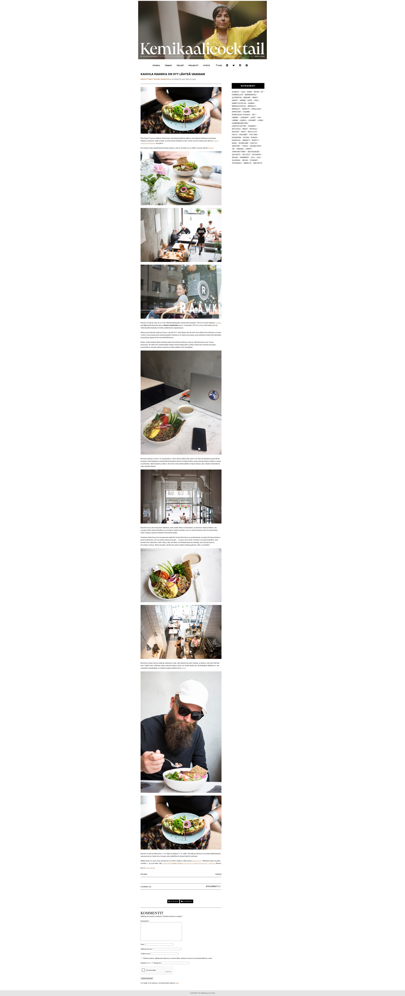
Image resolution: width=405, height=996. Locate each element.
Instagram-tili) (196, 861)
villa (253, 157)
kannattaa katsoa (239, 103)
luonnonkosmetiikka (240, 123)
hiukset (235, 100)
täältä (183, 668)
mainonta (252, 126)
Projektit (193, 65)
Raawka (211, 148)
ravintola (218, 322)
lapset (253, 117)
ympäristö (247, 163)
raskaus (254, 137)
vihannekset (244, 157)
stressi (245, 146)
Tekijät (180, 65)
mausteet (235, 131)
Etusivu (156, 65)
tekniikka (240, 149)
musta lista (252, 131)
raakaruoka (236, 137)
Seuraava (218, 874)
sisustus (253, 143)
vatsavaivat (256, 154)
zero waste (257, 163)
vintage (245, 160)
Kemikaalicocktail (239, 106)
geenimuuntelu (250, 94)
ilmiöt (249, 100)
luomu (260, 120)
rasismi (246, 137)
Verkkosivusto (145, 953)
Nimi (143, 944)
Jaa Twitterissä (174, 901)
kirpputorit (236, 111)
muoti (243, 131)
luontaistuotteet (239, 126)
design (256, 92)
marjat (245, 129)
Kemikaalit (252, 106)
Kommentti (145, 921)
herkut (255, 97)
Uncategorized (253, 151)
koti (254, 114)
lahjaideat (244, 117)
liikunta (243, 120)
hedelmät (246, 97)
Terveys (248, 149)
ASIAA (243, 92)
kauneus (251, 103)
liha (259, 117)
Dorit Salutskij (150, 868)
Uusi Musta (236, 154)
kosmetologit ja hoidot (241, 114)
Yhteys (206, 65)
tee (233, 149)
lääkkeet (235, 117)
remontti (246, 140)
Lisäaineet (252, 120)
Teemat (168, 65)
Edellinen (144, 874)
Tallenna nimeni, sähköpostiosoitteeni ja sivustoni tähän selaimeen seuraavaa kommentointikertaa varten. (177, 958)
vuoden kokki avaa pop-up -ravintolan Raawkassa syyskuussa (188, 863)
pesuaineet (243, 134)
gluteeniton (237, 97)
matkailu (253, 129)
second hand (243, 143)
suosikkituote (255, 146)
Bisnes (249, 92)
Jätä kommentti (212, 886)
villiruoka (236, 160)
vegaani (235, 157)
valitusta (246, 154)
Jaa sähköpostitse (187, 901)
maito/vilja (236, 129)
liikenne (235, 120)
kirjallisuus (256, 109)
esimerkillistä (237, 94)
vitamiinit (254, 160)
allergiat (235, 92)
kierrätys (246, 109)
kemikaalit (236, 109)
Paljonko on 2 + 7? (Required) (151, 963)
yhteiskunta (237, 163)
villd (259, 157)
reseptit (255, 140)
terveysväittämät (239, 151)
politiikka (253, 134)
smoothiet (236, 146)
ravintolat (236, 140)
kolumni (246, 111)
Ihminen (243, 100)
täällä (177, 983)
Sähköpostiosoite (147, 949)
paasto (234, 134)
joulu (256, 100)
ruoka (234, 143)
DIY (262, 92)
